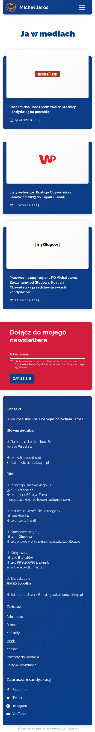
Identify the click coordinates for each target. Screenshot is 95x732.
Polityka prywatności (21, 665)
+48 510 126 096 (29, 458)
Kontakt (12, 649)
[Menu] (82, 7)
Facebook (19, 690)
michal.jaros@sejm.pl (33, 462)
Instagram (19, 706)
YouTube (19, 714)
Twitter (17, 698)
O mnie (11, 625)
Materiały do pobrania (22, 657)
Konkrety (13, 633)
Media (10, 641)
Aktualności (15, 617)
